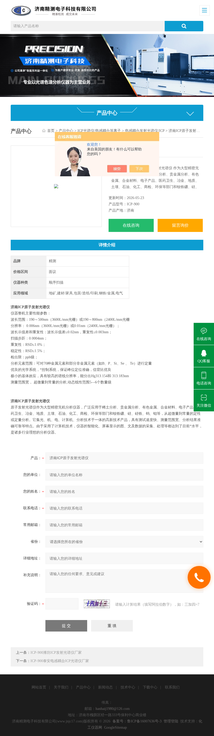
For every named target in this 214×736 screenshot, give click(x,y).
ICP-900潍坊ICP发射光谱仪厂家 (56, 653)
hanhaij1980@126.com (113, 709)
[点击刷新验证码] (97, 603)
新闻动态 (105, 687)
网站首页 (39, 687)
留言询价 (180, 225)
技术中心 (128, 687)
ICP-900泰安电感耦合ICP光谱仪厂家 (60, 661)
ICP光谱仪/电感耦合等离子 (99, 131)
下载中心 (150, 687)
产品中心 (66, 131)
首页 (51, 131)
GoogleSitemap (115, 727)
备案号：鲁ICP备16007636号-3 (137, 721)
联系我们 (172, 687)
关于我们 (61, 687)
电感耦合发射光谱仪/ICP (144, 131)
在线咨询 (131, 225)
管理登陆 (171, 721)
